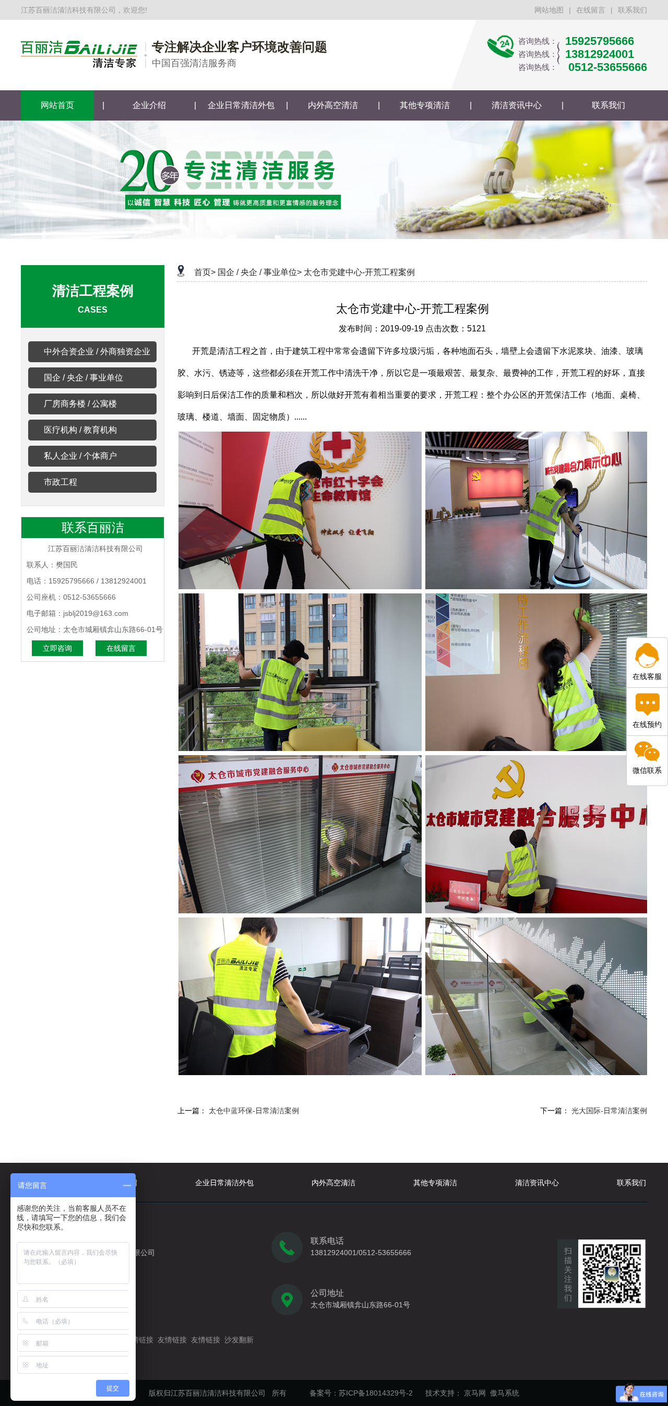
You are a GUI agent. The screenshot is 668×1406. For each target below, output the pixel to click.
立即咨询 (57, 648)
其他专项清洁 (425, 105)
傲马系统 (504, 1393)
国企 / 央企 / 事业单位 (83, 377)
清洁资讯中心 (517, 105)
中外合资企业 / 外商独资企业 (97, 351)
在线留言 (590, 10)
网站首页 (57, 105)
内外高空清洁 (333, 105)
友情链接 (138, 1339)
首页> (205, 272)
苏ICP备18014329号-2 (376, 1393)
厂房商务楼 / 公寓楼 (80, 403)
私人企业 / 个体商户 (80, 455)
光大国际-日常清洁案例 (609, 1110)
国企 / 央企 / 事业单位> (260, 272)
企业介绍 (149, 105)
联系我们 (632, 10)
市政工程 (60, 482)
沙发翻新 (239, 1339)
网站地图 (549, 10)
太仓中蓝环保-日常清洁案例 (254, 1110)
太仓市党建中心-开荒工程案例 (359, 272)
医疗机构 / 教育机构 (80, 429)
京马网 (475, 1393)
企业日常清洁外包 (241, 105)
